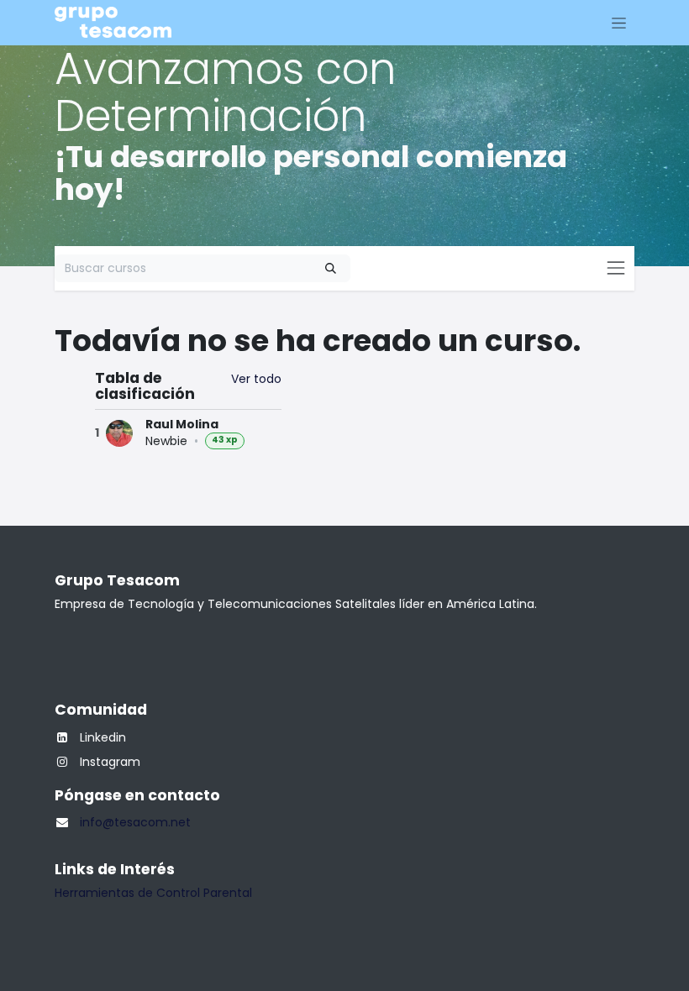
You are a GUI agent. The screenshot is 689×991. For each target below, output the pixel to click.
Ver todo (256, 378)
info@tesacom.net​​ (135, 822)
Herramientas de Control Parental (153, 892)
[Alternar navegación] (618, 23)
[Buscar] (330, 268)
